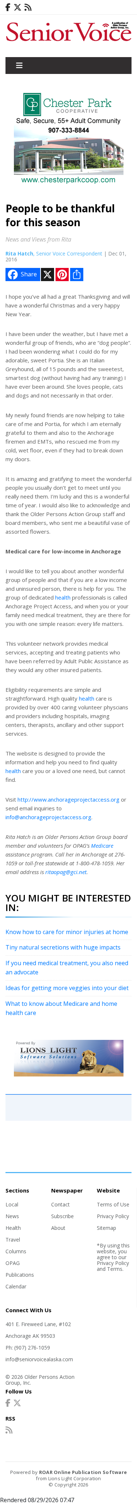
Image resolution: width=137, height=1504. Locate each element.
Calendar (15, 1286)
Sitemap (106, 1227)
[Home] (68, 41)
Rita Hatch (19, 253)
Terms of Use (113, 1204)
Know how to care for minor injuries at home (66, 932)
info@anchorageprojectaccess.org (48, 817)
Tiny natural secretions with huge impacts (63, 947)
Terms (114, 1268)
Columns (15, 1251)
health (63, 597)
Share (29, 274)
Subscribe (62, 1216)
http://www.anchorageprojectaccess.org (68, 799)
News (12, 1216)
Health (13, 1227)
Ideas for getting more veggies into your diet (67, 988)
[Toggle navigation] (19, 65)
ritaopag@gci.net (66, 872)
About (58, 1227)
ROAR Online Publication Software (83, 1472)
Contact (60, 1204)
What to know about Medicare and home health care (61, 1008)
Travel (12, 1239)
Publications (19, 1274)
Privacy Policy (113, 1216)
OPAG (12, 1262)
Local (11, 1204)
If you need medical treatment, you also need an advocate (66, 968)
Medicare (102, 845)
